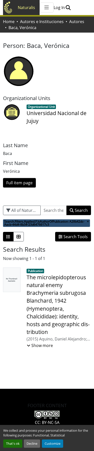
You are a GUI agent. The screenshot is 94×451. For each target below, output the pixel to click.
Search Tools (75, 236)
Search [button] (81, 210)
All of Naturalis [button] (24, 210)
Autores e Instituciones (42, 21)
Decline (32, 443)
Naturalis (26, 7)
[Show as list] (8, 236)
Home (9, 21)
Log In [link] (59, 7)
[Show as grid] (18, 236)
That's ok (13, 443)
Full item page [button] (19, 183)
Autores (76, 21)
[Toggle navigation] (47, 8)
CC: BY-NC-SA (47, 422)
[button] (68, 8)
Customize (52, 443)
